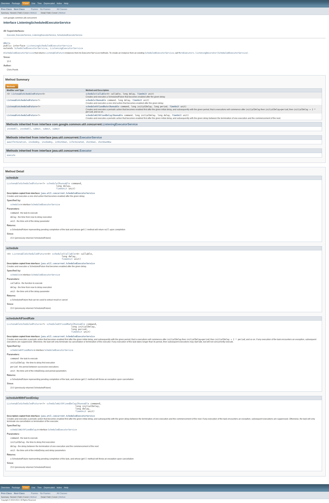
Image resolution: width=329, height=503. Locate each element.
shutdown (91, 142)
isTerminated (76, 142)
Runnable (101, 100)
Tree (39, 3)
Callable (101, 94)
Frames (34, 9)
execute (11, 155)
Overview (5, 3)
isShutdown (61, 142)
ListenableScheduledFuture (26, 94)
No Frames (45, 9)
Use (33, 3)
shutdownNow (104, 142)
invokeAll (12, 129)
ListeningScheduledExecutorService (49, 45)
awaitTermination (16, 142)
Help (66, 3)
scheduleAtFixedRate (97, 106)
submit (36, 129)
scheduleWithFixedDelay (99, 115)
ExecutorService (23, 35)
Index (59, 3)
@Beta (6, 43)
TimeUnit (142, 94)
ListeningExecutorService (44, 35)
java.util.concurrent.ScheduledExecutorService (68, 193)
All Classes (62, 9)
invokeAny (33, 142)
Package (16, 3)
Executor (11, 35)
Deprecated (49, 3)
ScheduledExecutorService (69, 35)
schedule (90, 94)
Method (33, 13)
